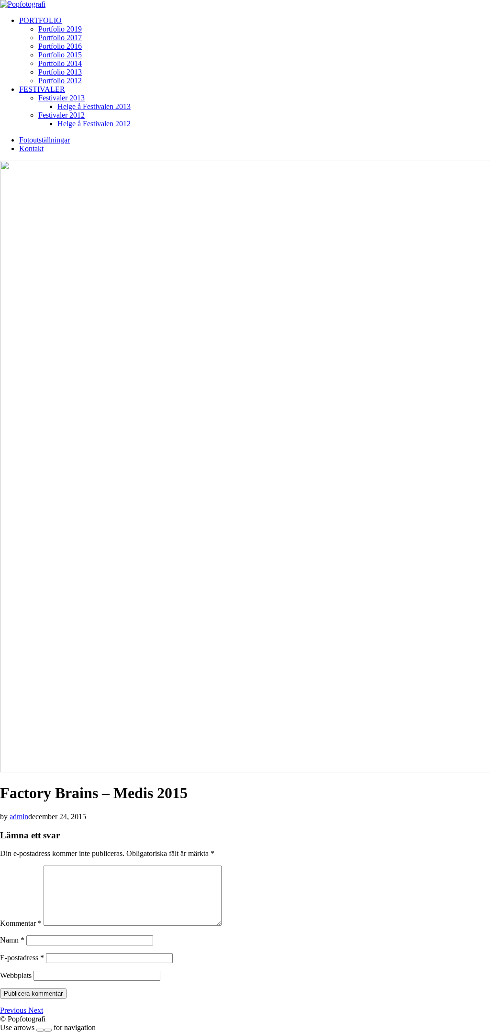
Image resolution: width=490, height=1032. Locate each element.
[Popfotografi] (22, 4)
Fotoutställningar (44, 140)
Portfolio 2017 (60, 37)
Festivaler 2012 (61, 115)
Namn (12, 940)
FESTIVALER (42, 89)
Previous (14, 1010)
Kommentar (21, 923)
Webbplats (16, 975)
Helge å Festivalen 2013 (94, 106)
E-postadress (22, 958)
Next (35, 1010)
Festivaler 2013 (61, 98)
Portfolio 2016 (60, 46)
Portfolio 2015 (60, 55)
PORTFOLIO (40, 20)
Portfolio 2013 (60, 72)
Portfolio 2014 (60, 63)
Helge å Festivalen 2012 (94, 124)
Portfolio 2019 (60, 29)
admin (19, 816)
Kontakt (31, 148)
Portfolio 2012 (60, 81)
